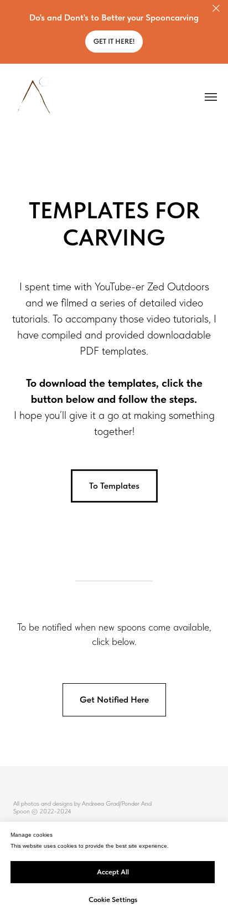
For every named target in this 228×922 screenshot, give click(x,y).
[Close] (216, 8)
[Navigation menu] (211, 97)
